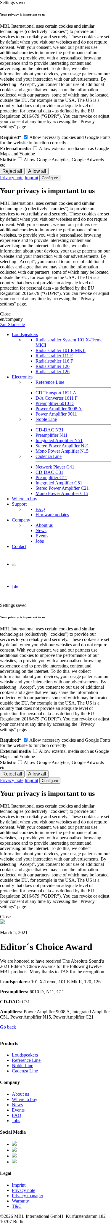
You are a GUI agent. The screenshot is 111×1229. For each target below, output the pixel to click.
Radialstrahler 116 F (54, 360)
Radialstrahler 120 (53, 366)
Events (42, 535)
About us (44, 525)
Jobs (40, 541)
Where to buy (24, 498)
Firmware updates (52, 514)
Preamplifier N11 (51, 435)
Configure (50, 178)
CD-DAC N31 (50, 429)
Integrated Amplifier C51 (59, 482)
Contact (19, 546)
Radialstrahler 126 (53, 371)
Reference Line (50, 382)
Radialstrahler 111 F (54, 355)
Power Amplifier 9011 (56, 413)
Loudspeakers (25, 334)
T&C (17, 1206)
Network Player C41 (55, 466)
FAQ (40, 509)
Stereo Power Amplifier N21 (62, 445)
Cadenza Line (49, 456)
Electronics (22, 376)
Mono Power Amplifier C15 (62, 493)
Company (21, 519)
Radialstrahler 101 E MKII (61, 350)
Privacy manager (27, 1195)
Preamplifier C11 (51, 477)
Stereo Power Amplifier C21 (62, 488)
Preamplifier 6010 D (55, 403)
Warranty (20, 1200)
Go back (8, 1026)
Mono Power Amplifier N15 (62, 451)
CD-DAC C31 (49, 472)
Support (19, 503)
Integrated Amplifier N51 (59, 440)
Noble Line (46, 419)
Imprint (31, 177)
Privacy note (11, 177)
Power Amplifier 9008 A (59, 408)
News (41, 530)
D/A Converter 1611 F (57, 398)
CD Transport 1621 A (56, 392)
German (57, 587)
